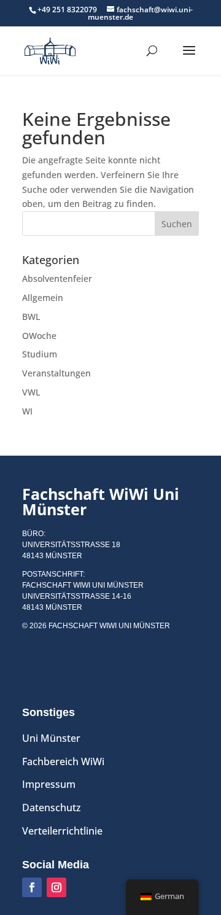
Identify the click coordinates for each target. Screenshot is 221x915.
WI (27, 411)
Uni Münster (51, 738)
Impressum (49, 784)
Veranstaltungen (56, 373)
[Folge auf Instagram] (56, 887)
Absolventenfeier (57, 278)
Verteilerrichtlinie (62, 831)
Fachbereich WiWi (63, 761)
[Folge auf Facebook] (32, 887)
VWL (31, 392)
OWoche (39, 335)
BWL (31, 316)
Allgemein (42, 297)
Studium (39, 354)
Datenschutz (51, 807)
